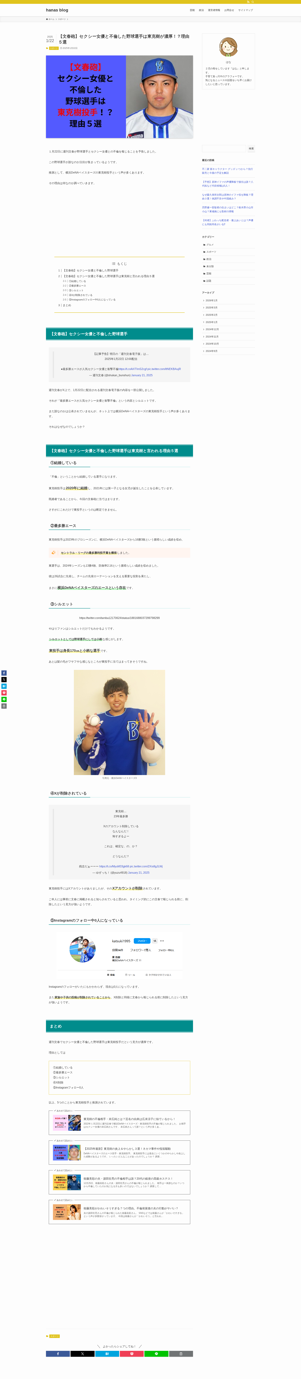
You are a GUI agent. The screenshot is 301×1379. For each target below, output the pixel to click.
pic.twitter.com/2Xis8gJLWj (146, 866)
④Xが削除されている (80, 295)
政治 (208, 259)
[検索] (252, 2)
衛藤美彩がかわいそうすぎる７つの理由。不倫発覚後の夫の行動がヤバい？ (131, 1208)
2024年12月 (212, 329)
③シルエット (76, 290)
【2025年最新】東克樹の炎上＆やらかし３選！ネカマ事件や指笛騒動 (127, 1148)
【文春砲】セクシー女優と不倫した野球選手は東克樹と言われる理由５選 (109, 276)
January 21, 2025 (142, 375)
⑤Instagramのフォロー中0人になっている (92, 299)
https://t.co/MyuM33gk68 (114, 866)
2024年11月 (212, 336)
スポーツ (54, 48)
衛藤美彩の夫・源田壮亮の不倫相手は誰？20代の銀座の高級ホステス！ (128, 1178)
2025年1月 (212, 322)
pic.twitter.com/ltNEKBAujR (164, 369)
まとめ (67, 305)
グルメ (210, 244)
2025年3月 (212, 307)
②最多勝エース (77, 285)
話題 (208, 280)
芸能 (208, 273)
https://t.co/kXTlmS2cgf (132, 369)
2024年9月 (212, 351)
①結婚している (77, 281)
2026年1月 (212, 300)
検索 (251, 148)
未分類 (210, 266)
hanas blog (57, 10)
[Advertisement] (119, 221)
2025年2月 (212, 314)
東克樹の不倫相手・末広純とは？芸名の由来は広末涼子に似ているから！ (130, 1119)
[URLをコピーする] (181, 1354)
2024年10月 (212, 343)
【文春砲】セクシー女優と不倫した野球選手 (90, 270)
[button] (58, 1354)
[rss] (248, 2)
